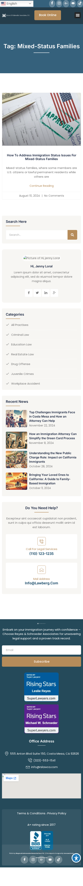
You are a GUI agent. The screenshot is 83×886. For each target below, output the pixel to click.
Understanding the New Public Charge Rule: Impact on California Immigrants (52, 457)
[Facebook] (52, 3)
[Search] (72, 235)
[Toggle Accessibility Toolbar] (76, 858)
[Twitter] (37, 293)
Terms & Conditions (31, 813)
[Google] (66, 3)
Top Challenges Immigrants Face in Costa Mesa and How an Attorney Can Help (52, 416)
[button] (78, 15)
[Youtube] (73, 3)
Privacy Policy (56, 813)
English (11, 3)
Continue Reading (42, 186)
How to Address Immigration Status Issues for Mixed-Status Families (41, 157)
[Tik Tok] (80, 3)
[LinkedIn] (46, 293)
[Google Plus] (54, 293)
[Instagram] (59, 3)
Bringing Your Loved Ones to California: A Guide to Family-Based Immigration (49, 479)
